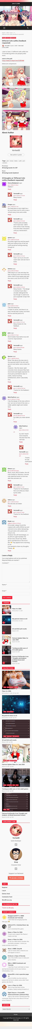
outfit (20, 161)
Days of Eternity (20, 956)
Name (4, 585)
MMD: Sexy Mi (17, 948)
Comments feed (7, 897)
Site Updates (10, 687)
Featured (8, 37)
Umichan (14, 37)
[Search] (27, 27)
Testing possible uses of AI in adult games (6, 650)
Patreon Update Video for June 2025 (6, 639)
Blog (4, 37)
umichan (5, 163)
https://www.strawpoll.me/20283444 (13, 60)
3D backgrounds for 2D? (10, 167)
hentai (11, 161)
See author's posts (16, 155)
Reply (9, 189)
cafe (7, 161)
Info (8, 760)
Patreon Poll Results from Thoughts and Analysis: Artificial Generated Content (6, 660)
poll (24, 161)
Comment (5, 563)
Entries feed (6, 893)
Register (4, 887)
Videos (16, 687)
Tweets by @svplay (8, 908)
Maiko (16, 161)
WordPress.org (7, 900)
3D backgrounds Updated (10, 172)
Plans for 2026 (6, 609)
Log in (4, 890)
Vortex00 (7, 45)
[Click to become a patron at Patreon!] (16, 878)
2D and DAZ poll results (6, 629)
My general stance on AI (6, 619)
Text (17, 785)
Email (4, 591)
